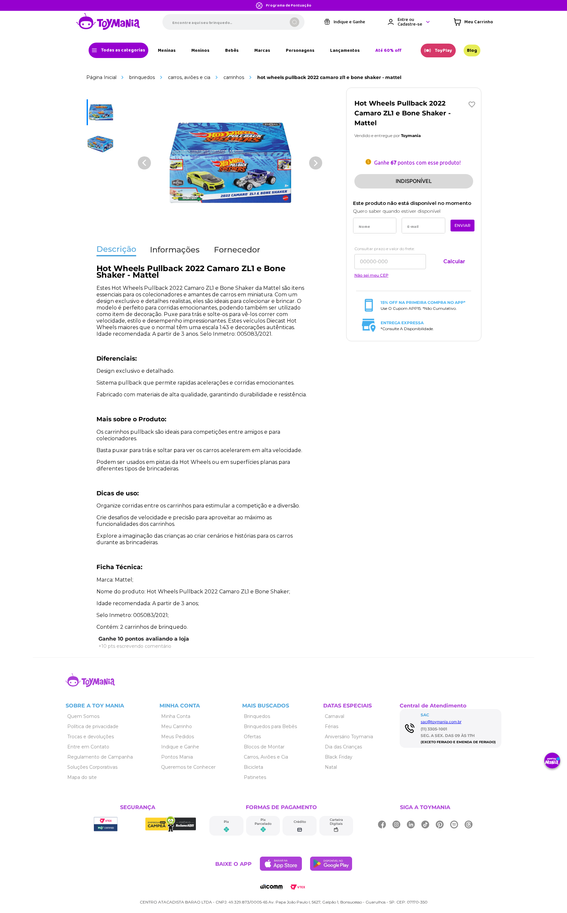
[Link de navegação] (108, 22)
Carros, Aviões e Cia (189, 77)
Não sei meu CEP (371, 275)
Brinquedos (142, 77)
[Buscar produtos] (294, 22)
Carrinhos (233, 77)
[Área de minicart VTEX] (473, 22)
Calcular (454, 261)
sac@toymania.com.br (441, 721)
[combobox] (233, 22)
